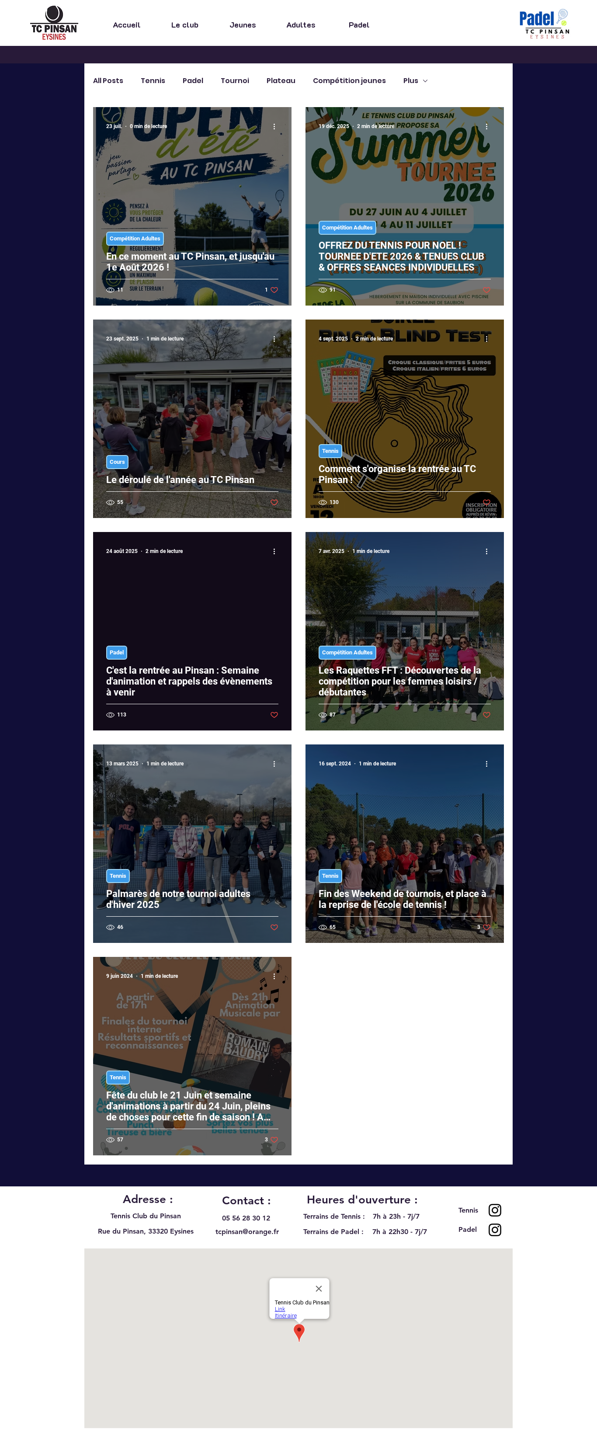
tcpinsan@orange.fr (247, 1231)
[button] (185, 24)
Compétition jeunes (349, 80)
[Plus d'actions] (277, 126)
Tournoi (235, 80)
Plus (410, 80)
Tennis (153, 80)
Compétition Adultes (135, 238)
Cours (117, 462)
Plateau (281, 80)
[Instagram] (494, 1210)
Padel (193, 80)
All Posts (108, 80)
